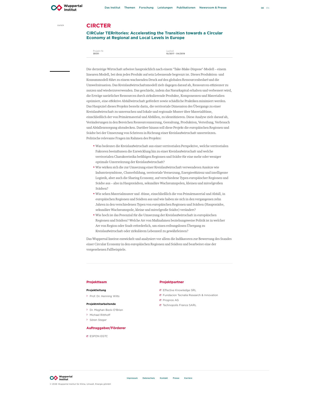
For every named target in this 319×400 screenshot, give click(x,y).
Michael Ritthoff (100, 314)
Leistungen (165, 7)
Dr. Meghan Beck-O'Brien (106, 309)
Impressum (132, 378)
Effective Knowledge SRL (179, 290)
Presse (176, 378)
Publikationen (186, 7)
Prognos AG (171, 300)
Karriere (188, 378)
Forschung (146, 7)
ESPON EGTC (99, 336)
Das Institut (112, 7)
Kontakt (164, 378)
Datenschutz (149, 378)
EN (267, 8)
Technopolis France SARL (179, 305)
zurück (60, 25)
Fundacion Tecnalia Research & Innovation (190, 295)
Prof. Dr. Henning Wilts (104, 296)
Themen (129, 7)
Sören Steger (98, 319)
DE (262, 8)
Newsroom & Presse (213, 7)
